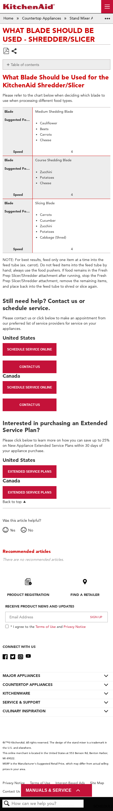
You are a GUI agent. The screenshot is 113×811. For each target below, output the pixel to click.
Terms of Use (45, 626)
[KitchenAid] (29, 6)
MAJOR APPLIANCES (21, 675)
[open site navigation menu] (107, 6)
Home (8, 18)
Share (14, 51)
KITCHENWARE (16, 693)
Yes (12, 530)
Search (7, 804)
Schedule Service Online (29, 349)
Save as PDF (6, 51)
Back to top (12, 501)
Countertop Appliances (42, 18)
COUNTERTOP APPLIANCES (28, 684)
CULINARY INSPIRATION (24, 711)
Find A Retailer (84, 594)
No (30, 530)
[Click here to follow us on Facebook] (5, 657)
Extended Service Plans (30, 471)
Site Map (97, 783)
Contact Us (29, 367)
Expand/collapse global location (107, 16)
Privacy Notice (75, 626)
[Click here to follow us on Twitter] (12, 657)
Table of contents (25, 64)
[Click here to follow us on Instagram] (20, 657)
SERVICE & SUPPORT (21, 702)
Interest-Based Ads (70, 783)
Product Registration (28, 594)
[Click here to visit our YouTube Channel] (28, 657)
